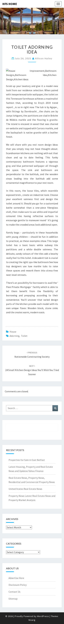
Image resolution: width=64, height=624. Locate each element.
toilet (24, 335)
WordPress (43, 616)
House (13, 331)
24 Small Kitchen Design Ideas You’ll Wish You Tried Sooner (32, 370)
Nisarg (32, 620)
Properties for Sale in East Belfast (27, 459)
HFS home (9, 4)
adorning (14, 335)
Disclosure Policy (18, 584)
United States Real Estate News (25, 488)
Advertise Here (16, 578)
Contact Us (14, 591)
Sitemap (13, 598)
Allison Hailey (43, 58)
